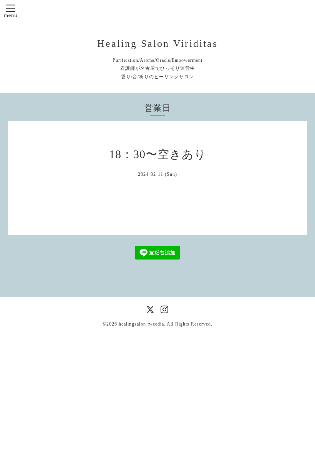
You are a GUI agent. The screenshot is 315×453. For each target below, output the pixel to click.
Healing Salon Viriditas (157, 43)
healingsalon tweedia (141, 324)
